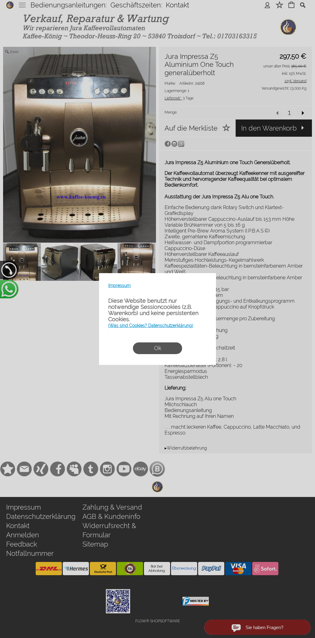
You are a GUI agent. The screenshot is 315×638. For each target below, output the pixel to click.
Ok (157, 348)
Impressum (119, 285)
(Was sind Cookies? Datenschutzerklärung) (150, 325)
